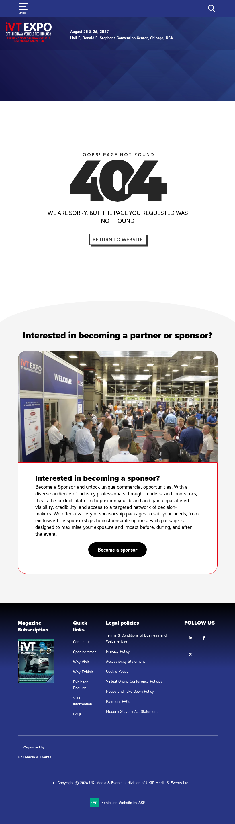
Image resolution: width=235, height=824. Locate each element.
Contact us (82, 641)
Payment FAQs (118, 701)
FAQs (77, 713)
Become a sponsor (117, 549)
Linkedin (190, 638)
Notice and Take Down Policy (130, 691)
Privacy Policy (118, 651)
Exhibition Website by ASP (123, 802)
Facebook (204, 638)
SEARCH (212, 8)
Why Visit (81, 661)
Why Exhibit (83, 671)
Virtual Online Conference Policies (134, 681)
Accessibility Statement (125, 661)
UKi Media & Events (34, 756)
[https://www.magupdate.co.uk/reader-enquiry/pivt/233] (36, 681)
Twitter (190, 654)
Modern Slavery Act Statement (132, 711)
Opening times (85, 651)
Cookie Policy (117, 671)
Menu (22, 13)
